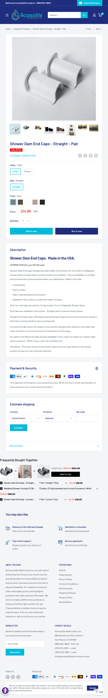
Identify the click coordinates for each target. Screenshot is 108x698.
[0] (100, 15)
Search (62, 570)
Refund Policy (16, 445)
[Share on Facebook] (80, 155)
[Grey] (13, 202)
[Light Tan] (35, 202)
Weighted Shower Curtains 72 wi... (19, 488)
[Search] (84, 15)
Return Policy (65, 579)
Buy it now (77, 231)
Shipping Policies (67, 592)
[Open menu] (7, 15)
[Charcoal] (42, 202)
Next (98, 29)
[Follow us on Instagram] (13, 677)
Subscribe (15, 652)
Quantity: (14, 220)
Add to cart (31, 231)
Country (14, 411)
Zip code (80, 411)
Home (8, 29)
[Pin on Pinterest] (85, 155)
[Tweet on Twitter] (91, 155)
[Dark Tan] (20, 202)
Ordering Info (65, 574)
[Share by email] (96, 155)
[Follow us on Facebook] (8, 677)
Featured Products (22, 29)
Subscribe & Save (92, 3)
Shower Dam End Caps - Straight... (19, 483)
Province (47, 411)
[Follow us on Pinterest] (18, 677)
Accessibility (65, 602)
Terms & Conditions (68, 583)
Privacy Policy (65, 597)
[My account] (94, 15)
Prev (89, 29)
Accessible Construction (23, 155)
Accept (92, 688)
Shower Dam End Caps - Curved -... (19, 499)
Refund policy (66, 588)
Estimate (18, 427)
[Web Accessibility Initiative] (5, 690)
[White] (27, 202)
